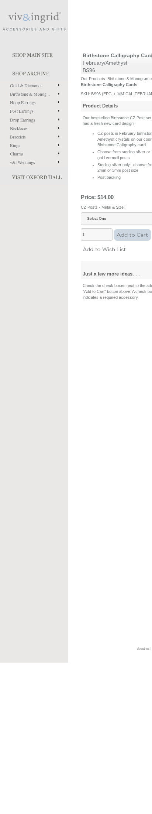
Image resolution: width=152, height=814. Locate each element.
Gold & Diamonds (26, 85)
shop (34, 72)
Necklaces (19, 128)
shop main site (34, 53)
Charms (17, 154)
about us (143, 648)
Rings (15, 145)
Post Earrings (22, 111)
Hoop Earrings (23, 102)
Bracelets (18, 137)
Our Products (93, 78)
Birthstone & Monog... (30, 94)
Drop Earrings (22, 120)
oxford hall (34, 176)
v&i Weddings (22, 162)
